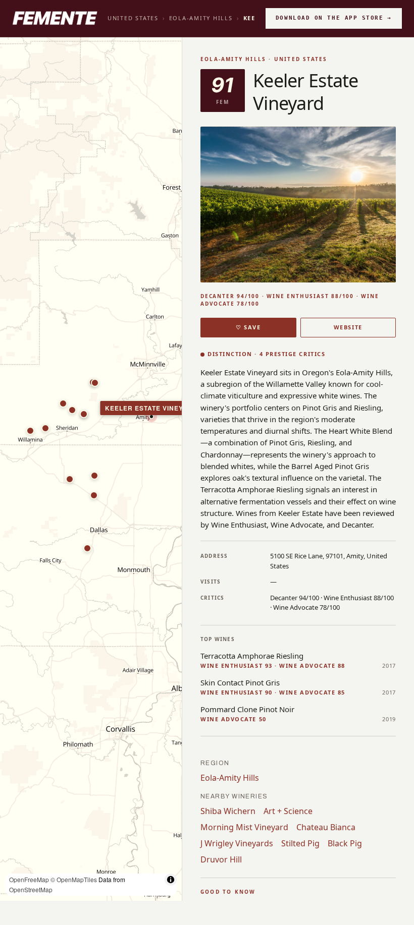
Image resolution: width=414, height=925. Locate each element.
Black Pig (345, 843)
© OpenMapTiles (73, 879)
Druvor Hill (221, 859)
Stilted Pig (300, 843)
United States (133, 18)
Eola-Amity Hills (201, 18)
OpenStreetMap (31, 889)
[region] (91, 469)
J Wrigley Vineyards (236, 843)
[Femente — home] (54, 18)
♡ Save (248, 327)
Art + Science (288, 811)
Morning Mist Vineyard (244, 827)
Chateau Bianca (325, 827)
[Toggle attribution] (171, 880)
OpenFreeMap (29, 879)
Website (348, 327)
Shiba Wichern (227, 811)
